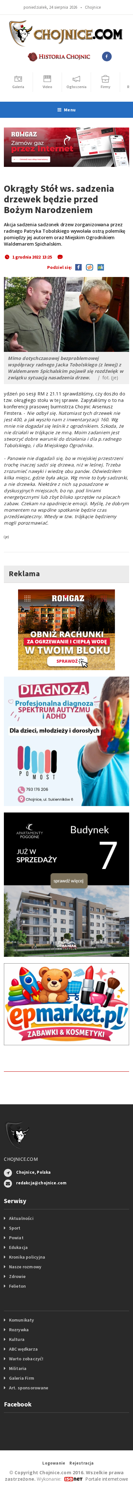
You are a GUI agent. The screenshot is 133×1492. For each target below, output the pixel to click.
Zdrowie (17, 1276)
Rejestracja (81, 1463)
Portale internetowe (106, 1479)
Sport (15, 1228)
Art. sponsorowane (28, 1388)
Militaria (18, 1368)
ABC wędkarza (23, 1349)
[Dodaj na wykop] (88, 267)
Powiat (16, 1238)
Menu (70, 110)
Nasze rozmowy (25, 1267)
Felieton (17, 1286)
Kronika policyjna (27, 1257)
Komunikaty (21, 1320)
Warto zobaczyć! (26, 1359)
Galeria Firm (22, 1378)
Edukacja (18, 1247)
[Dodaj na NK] (99, 267)
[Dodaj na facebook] (78, 267)
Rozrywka (19, 1330)
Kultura (17, 1339)
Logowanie (53, 1463)
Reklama (24, 573)
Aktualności (21, 1218)
